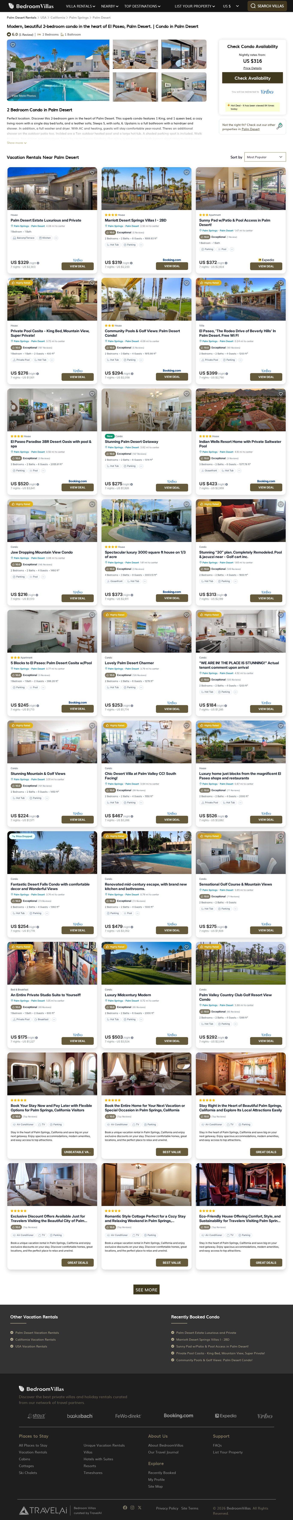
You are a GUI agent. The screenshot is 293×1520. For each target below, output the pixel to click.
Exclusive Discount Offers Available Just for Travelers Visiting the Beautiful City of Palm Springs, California (48, 1218)
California (58, 17)
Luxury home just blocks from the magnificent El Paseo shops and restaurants (240, 775)
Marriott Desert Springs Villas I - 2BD (135, 220)
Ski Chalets (28, 1472)
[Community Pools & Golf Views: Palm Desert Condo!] (146, 299)
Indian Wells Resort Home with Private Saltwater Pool (240, 443)
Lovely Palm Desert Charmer (129, 663)
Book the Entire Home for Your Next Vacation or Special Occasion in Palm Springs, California (145, 1107)
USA (44, 17)
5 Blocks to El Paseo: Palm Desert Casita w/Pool (51, 663)
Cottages (26, 1465)
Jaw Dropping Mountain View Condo (42, 552)
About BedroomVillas (165, 1445)
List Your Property (228, 1451)
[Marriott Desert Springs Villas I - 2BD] (146, 188)
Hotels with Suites (98, 1458)
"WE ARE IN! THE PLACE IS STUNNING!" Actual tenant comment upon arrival (239, 665)
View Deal (77, 266)
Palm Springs (79, 17)
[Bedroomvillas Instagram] (132, 1508)
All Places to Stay (33, 1445)
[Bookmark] (13, 45)
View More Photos (24, 95)
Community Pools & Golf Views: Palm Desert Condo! (142, 333)
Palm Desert (101, 17)
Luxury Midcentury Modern (128, 995)
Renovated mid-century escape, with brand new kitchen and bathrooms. (146, 886)
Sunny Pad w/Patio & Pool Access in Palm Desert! (234, 222)
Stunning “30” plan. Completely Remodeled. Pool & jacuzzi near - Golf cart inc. (240, 554)
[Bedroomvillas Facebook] (125, 1508)
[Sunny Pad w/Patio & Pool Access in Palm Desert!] (241, 188)
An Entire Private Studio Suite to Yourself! (46, 995)
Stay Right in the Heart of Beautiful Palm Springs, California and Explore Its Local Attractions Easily (240, 1107)
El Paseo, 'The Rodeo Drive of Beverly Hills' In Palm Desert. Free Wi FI (237, 333)
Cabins (24, 1458)
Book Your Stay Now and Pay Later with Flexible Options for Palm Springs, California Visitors (51, 1107)
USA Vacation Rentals (31, 1346)
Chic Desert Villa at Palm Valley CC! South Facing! (140, 775)
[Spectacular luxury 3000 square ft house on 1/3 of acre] (146, 520)
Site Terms (189, 1508)
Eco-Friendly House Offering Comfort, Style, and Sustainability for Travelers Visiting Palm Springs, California (240, 1218)
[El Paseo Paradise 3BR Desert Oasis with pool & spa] (52, 410)
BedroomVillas (239, 1508)
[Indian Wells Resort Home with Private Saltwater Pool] (241, 410)
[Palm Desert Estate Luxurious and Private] (52, 188)
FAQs (217, 1445)
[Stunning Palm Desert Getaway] (146, 410)
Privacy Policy (167, 1508)
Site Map (155, 1486)
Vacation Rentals (33, 1451)
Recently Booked (162, 1472)
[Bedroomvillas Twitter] (139, 1508)
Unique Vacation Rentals (104, 1445)
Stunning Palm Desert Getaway (131, 441)
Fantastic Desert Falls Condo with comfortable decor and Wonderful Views (50, 886)
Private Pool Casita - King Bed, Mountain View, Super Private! (50, 333)
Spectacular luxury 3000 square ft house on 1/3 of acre (145, 554)
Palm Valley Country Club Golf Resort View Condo (235, 997)
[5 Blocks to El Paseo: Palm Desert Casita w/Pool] (52, 631)
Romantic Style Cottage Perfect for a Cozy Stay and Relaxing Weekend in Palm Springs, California (145, 1218)
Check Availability (252, 77)
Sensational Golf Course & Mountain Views (235, 884)
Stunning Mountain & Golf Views (38, 773)
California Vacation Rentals (35, 1339)
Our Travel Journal (163, 1451)
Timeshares (93, 1472)
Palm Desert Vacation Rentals (37, 1332)
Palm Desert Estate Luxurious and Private (46, 220)
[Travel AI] (43, 1510)
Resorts (90, 1465)
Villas (88, 1451)
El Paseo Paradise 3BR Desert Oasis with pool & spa (51, 443)
